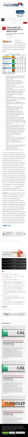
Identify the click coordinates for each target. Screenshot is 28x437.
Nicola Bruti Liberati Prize (8, 279)
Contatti (14, 268)
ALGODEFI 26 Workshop (8, 274)
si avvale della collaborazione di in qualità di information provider (14, 314)
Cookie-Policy (5, 434)
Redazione (14, 259)
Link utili (14, 265)
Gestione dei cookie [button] (20, 432)
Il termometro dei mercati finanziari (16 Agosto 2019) (19, 234)
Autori (14, 262)
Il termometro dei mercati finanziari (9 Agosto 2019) (15, 31)
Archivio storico (6, 309)
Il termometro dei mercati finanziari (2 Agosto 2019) (9, 234)
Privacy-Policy (13, 434)
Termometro (10, 37)
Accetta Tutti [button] (5, 432)
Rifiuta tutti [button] (12, 432)
